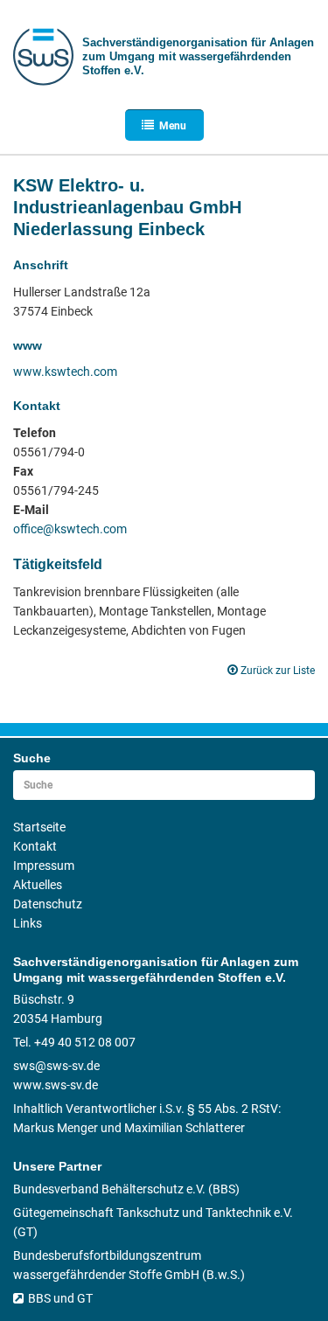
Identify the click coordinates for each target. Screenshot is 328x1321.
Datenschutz (47, 904)
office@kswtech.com (70, 529)
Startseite (39, 827)
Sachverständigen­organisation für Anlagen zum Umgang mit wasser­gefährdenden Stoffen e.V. (198, 56)
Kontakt (35, 846)
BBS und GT (60, 1298)
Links (27, 923)
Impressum (43, 866)
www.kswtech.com (65, 372)
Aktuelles (37, 885)
